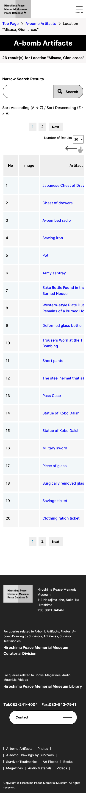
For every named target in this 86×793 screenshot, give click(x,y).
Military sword (54, 448)
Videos (62, 768)
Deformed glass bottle (61, 325)
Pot (45, 255)
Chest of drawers (57, 203)
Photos (43, 748)
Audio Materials (40, 768)
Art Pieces (50, 762)
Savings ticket (54, 500)
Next (55, 127)
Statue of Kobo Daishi (61, 413)
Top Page (10, 23)
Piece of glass (54, 465)
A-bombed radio (56, 220)
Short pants (52, 360)
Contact (22, 717)
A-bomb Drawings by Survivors (30, 755)
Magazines (14, 768)
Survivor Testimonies (22, 762)
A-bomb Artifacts (40, 23)
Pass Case (51, 395)
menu (79, 12)
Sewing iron (52, 238)
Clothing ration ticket (61, 518)
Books (68, 762)
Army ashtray (54, 273)
